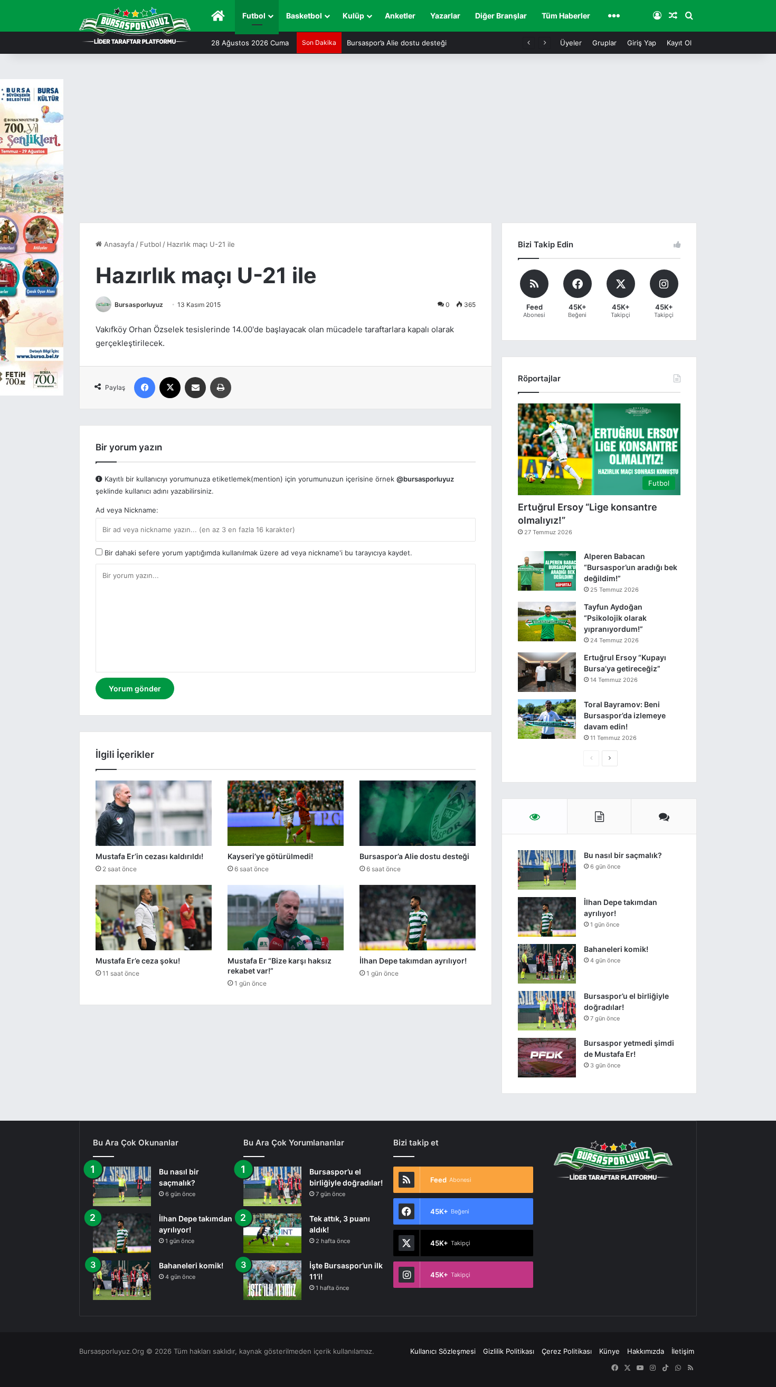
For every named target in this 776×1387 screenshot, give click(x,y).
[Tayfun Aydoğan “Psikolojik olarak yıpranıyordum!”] (547, 621)
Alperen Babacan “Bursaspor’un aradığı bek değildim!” (630, 567)
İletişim (682, 1351)
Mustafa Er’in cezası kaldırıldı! (149, 856)
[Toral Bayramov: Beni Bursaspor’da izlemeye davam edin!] (547, 719)
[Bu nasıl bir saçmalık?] (547, 870)
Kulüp (353, 15)
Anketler (400, 15)
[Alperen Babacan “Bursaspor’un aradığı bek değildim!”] (547, 571)
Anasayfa (118, 244)
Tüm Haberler (566, 15)
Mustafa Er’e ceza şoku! (138, 960)
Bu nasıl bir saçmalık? (623, 855)
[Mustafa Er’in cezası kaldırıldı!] (154, 813)
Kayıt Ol (679, 42)
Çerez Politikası (567, 1351)
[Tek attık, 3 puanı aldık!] (272, 1233)
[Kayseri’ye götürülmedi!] (286, 813)
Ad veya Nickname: (127, 510)
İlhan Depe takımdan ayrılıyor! (413, 960)
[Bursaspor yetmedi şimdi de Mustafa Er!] (547, 1057)
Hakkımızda (645, 1351)
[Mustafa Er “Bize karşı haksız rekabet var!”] (286, 917)
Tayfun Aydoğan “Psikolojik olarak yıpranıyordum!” (615, 617)
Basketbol (304, 15)
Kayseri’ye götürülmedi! (270, 856)
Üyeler (571, 42)
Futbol (254, 15)
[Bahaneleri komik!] (547, 964)
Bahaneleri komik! (616, 949)
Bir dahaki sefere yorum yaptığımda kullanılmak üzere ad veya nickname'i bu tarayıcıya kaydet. (257, 552)
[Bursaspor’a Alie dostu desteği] (417, 813)
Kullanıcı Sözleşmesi (443, 1351)
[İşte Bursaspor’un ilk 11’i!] (272, 1280)
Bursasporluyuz (139, 305)
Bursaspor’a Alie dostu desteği (397, 42)
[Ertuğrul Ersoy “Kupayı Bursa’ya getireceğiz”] (547, 672)
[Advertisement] (388, 143)
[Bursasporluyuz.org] (135, 25)
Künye (609, 1351)
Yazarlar (445, 15)
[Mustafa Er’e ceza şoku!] (154, 917)
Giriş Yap (641, 42)
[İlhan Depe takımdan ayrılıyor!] (417, 917)
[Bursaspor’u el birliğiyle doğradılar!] (547, 1010)
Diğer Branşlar (501, 15)
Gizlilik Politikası (508, 1351)
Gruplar (604, 42)
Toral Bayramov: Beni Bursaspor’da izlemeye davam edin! (625, 715)
